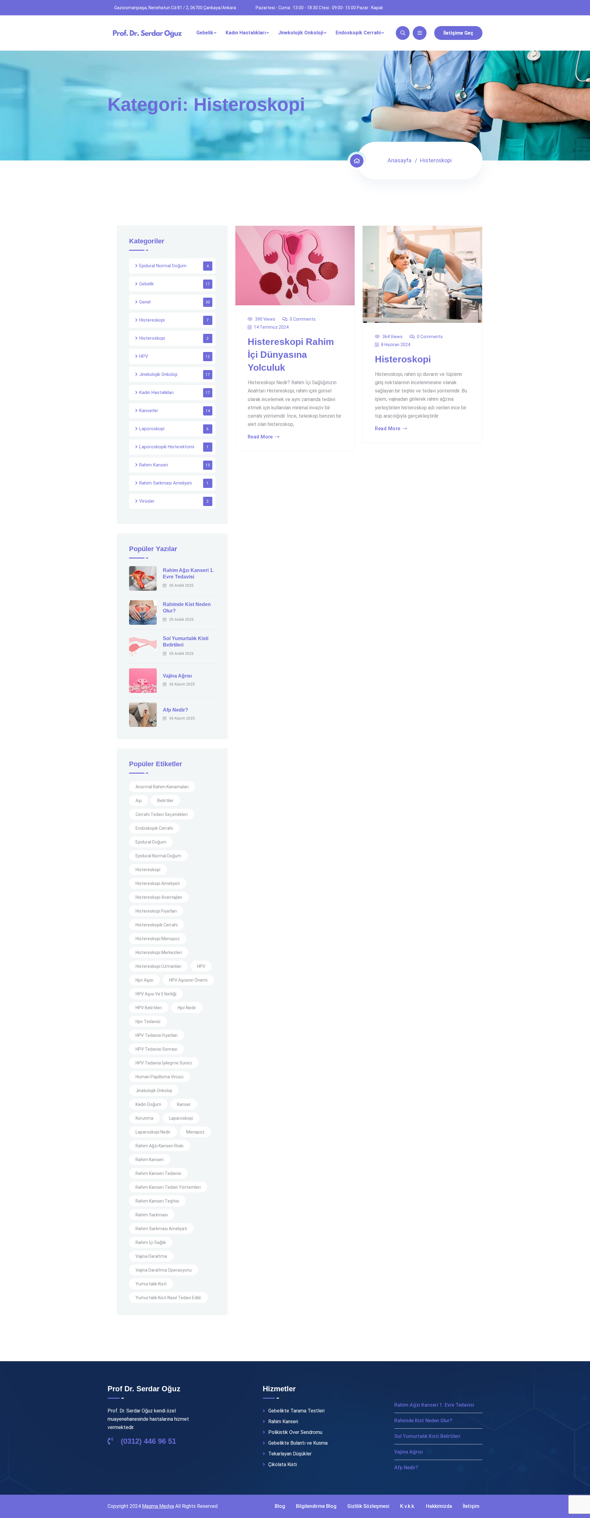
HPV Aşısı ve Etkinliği (156, 993)
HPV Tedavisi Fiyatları (157, 1035)
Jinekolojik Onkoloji (300, 33)
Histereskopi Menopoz (158, 938)
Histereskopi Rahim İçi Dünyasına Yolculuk (291, 355)
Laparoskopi (181, 1118)
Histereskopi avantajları (159, 897)
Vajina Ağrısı (177, 675)
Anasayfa (399, 160)
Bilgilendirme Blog (316, 1506)
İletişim (471, 1506)
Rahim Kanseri (153, 465)
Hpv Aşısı (144, 980)
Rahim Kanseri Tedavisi (158, 1173)
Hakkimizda (439, 1506)
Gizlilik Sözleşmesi (368, 1506)
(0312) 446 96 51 (147, 1441)
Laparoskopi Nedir (153, 1132)
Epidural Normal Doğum (163, 265)
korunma (144, 1118)
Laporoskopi (151, 428)
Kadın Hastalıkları (246, 33)
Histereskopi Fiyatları (156, 911)
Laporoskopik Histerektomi (166, 447)
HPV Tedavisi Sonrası (156, 1049)
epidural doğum (151, 842)
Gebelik (204, 33)
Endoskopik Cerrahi (358, 33)
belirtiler (165, 800)
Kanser (184, 1104)
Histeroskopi (403, 359)
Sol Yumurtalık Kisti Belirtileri (427, 1436)
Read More (260, 437)
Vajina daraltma (151, 1256)
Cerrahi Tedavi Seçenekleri (162, 814)
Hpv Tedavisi (148, 1021)
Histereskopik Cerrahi (157, 924)
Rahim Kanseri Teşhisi (157, 1201)
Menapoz (195, 1132)
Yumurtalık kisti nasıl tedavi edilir (168, 1297)
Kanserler (148, 410)
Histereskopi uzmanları (158, 966)
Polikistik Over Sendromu (295, 1432)
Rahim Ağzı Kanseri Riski (159, 1145)
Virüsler (147, 501)
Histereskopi (152, 320)
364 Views (392, 336)
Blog (280, 1506)
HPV (143, 356)
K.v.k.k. (407, 1506)
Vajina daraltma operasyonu (164, 1270)
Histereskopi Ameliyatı (158, 883)
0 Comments (303, 319)
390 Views (265, 319)
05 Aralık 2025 (181, 585)
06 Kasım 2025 (182, 684)
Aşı (139, 800)
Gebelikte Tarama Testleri (296, 1410)
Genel (145, 302)
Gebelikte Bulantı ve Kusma (298, 1443)
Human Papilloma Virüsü (159, 1076)
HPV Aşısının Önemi (188, 980)
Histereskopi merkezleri (159, 952)
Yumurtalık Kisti (151, 1283)
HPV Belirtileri (149, 1007)
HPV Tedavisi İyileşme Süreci (164, 1062)
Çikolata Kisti (282, 1464)
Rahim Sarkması (152, 1214)
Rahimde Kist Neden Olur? (423, 1420)
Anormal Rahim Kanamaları (162, 786)
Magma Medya (158, 1506)
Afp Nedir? (175, 710)
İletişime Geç (458, 33)
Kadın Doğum (148, 1104)
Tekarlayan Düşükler (290, 1453)
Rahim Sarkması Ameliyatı (165, 483)
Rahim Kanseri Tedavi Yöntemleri (168, 1187)
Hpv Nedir (187, 1007)
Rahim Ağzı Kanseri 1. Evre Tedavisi (434, 1405)
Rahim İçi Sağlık (151, 1242)
